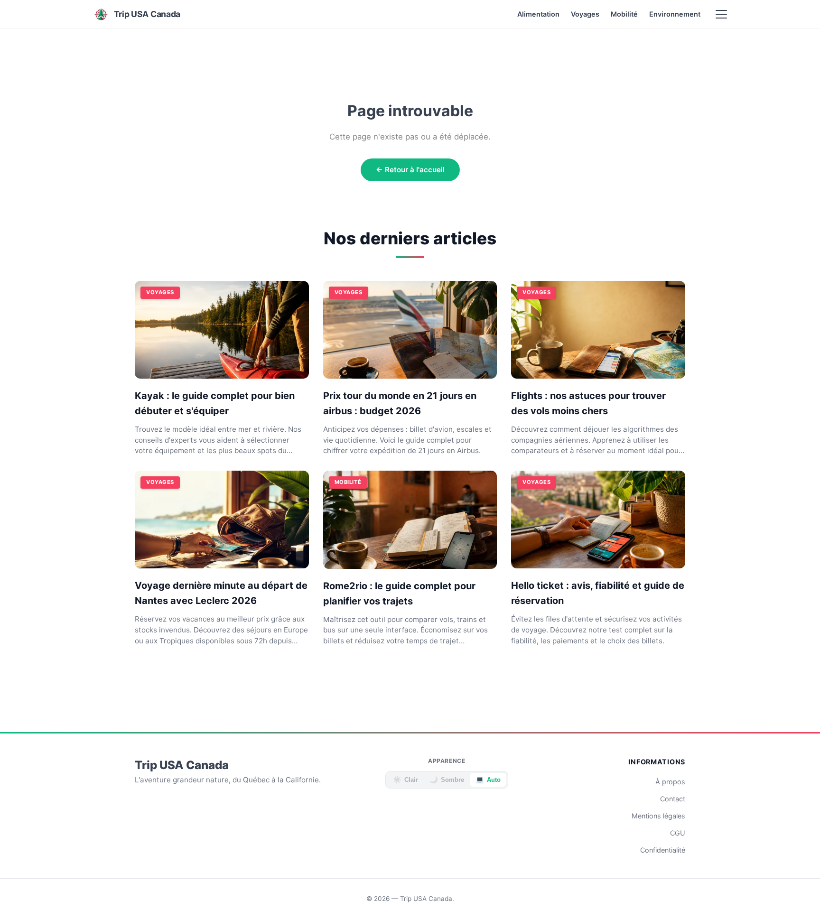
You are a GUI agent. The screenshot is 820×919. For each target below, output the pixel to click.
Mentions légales (658, 816)
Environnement (674, 14)
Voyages (585, 14)
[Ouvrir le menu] (721, 14)
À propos (670, 782)
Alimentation (538, 14)
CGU (677, 833)
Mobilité (624, 14)
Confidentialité (662, 850)
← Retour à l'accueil (410, 169)
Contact (672, 799)
